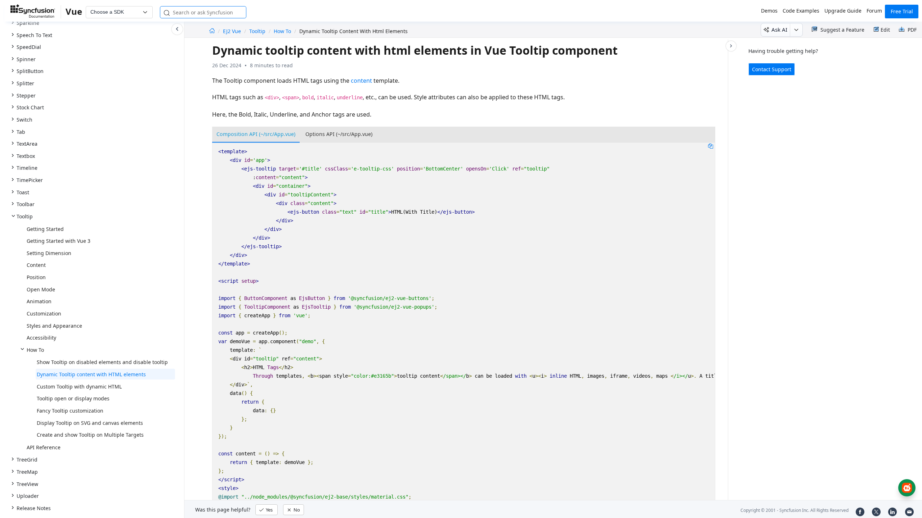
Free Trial (902, 11)
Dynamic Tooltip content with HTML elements (91, 374)
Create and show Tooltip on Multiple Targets (90, 434)
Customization (44, 313)
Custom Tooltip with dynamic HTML (79, 386)
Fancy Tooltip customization (70, 410)
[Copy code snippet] (710, 145)
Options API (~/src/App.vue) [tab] (338, 134)
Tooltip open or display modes (73, 398)
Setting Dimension (49, 253)
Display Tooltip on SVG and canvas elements (90, 422)
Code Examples (801, 10)
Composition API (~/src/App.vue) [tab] (255, 134)
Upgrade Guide (842, 10)
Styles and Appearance (54, 325)
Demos (769, 10)
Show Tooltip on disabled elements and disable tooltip (102, 362)
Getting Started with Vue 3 (58, 240)
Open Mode (41, 289)
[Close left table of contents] (177, 29)
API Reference (44, 447)
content (361, 81)
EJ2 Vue (232, 31)
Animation (39, 301)
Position (36, 277)
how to (282, 31)
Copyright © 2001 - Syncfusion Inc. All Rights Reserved (794, 510)
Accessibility (41, 337)
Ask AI (779, 29)
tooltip (257, 31)
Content (36, 265)
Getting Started (45, 229)
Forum (874, 10)
